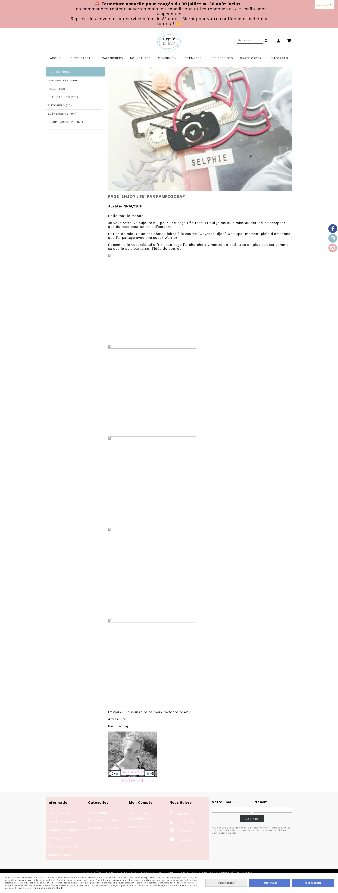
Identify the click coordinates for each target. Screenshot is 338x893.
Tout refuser (269, 882)
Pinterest (181, 831)
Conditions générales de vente (128, 872)
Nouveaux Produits (103, 820)
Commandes (139, 826)
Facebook (181, 813)
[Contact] (332, 248)
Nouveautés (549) (62, 80)
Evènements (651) (62, 113)
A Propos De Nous (62, 838)
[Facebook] (332, 228)
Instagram (182, 822)
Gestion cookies (199, 872)
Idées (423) (56, 88)
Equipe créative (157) (65, 122)
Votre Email (223, 802)
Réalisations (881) (63, 97)
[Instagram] (332, 238)
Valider (252, 819)
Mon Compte (220, 872)
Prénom (261, 802)
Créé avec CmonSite (242, 872)
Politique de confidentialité (168, 872)
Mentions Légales (62, 821)
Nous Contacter (61, 854)
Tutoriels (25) (60, 105)
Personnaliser (226, 882)
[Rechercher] (266, 40)
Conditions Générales (65, 830)
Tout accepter (313, 882)
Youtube (181, 839)
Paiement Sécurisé (63, 846)
